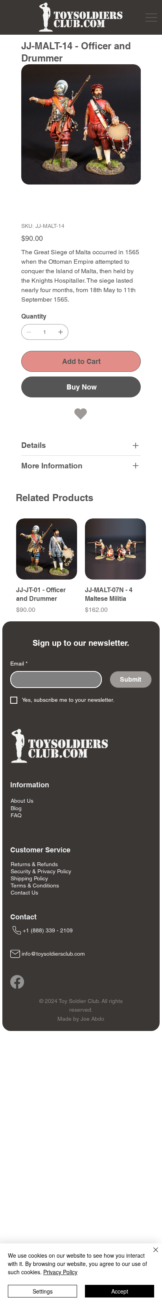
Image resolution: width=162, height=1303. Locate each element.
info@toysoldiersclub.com (53, 954)
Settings (43, 1291)
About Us (22, 801)
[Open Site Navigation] (151, 17)
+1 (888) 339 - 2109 (48, 930)
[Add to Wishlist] (81, 414)
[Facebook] (17, 982)
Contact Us (24, 892)
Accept (119, 1291)
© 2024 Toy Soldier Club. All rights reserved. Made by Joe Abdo (81, 1010)
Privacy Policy (60, 1272)
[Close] (151, 1254)
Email (19, 663)
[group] (81, 566)
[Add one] (60, 332)
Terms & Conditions (35, 885)
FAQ (16, 815)
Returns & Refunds (34, 864)
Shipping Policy (29, 878)
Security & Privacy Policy (41, 871)
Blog (16, 808)
